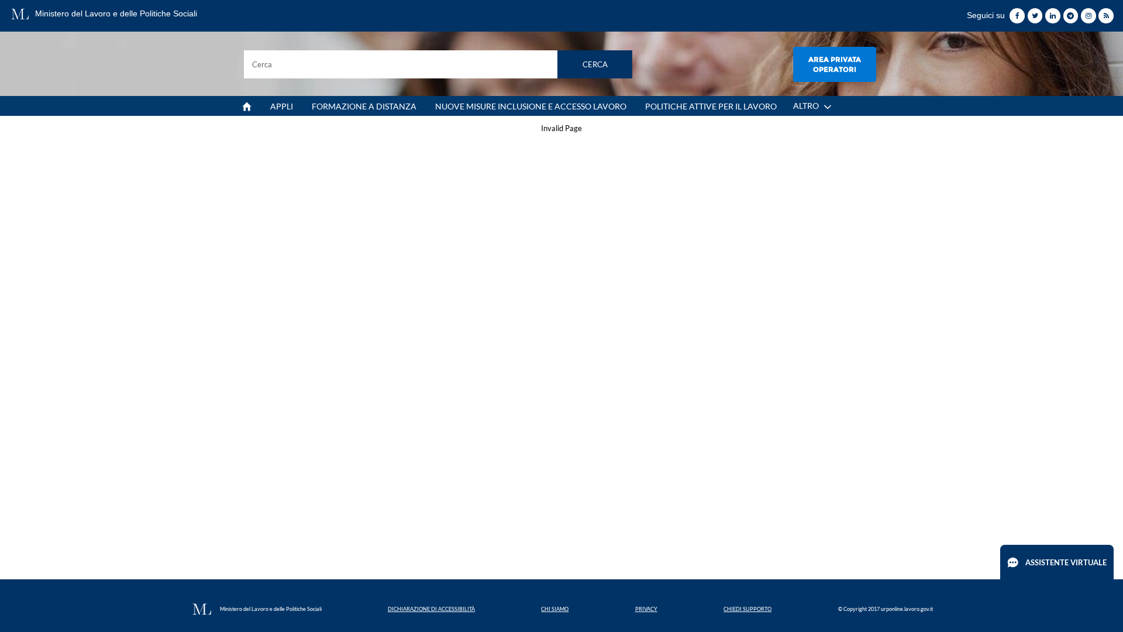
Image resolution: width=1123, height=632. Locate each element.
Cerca (595, 64)
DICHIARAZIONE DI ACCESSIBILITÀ (431, 609)
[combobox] (438, 64)
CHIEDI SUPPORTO (747, 609)
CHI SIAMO (555, 609)
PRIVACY (646, 609)
